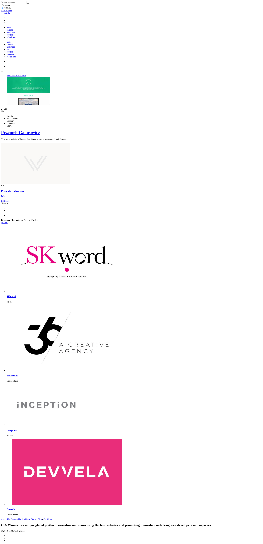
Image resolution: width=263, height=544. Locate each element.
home (9, 27)
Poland (4, 196)
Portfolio (5, 201)
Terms (33, 519)
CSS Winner (6, 10)
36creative (12, 375)
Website (8, 8)
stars (8, 49)
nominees (11, 32)
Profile (7, 5)
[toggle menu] (2, 71)
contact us (11, 54)
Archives (26, 519)
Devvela (11, 509)
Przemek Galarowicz (20, 132)
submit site (5, 13)
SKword (11, 296)
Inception (12, 430)
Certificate (47, 519)
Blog (40, 519)
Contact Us (16, 519)
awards (10, 30)
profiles (10, 35)
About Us (5, 519)
